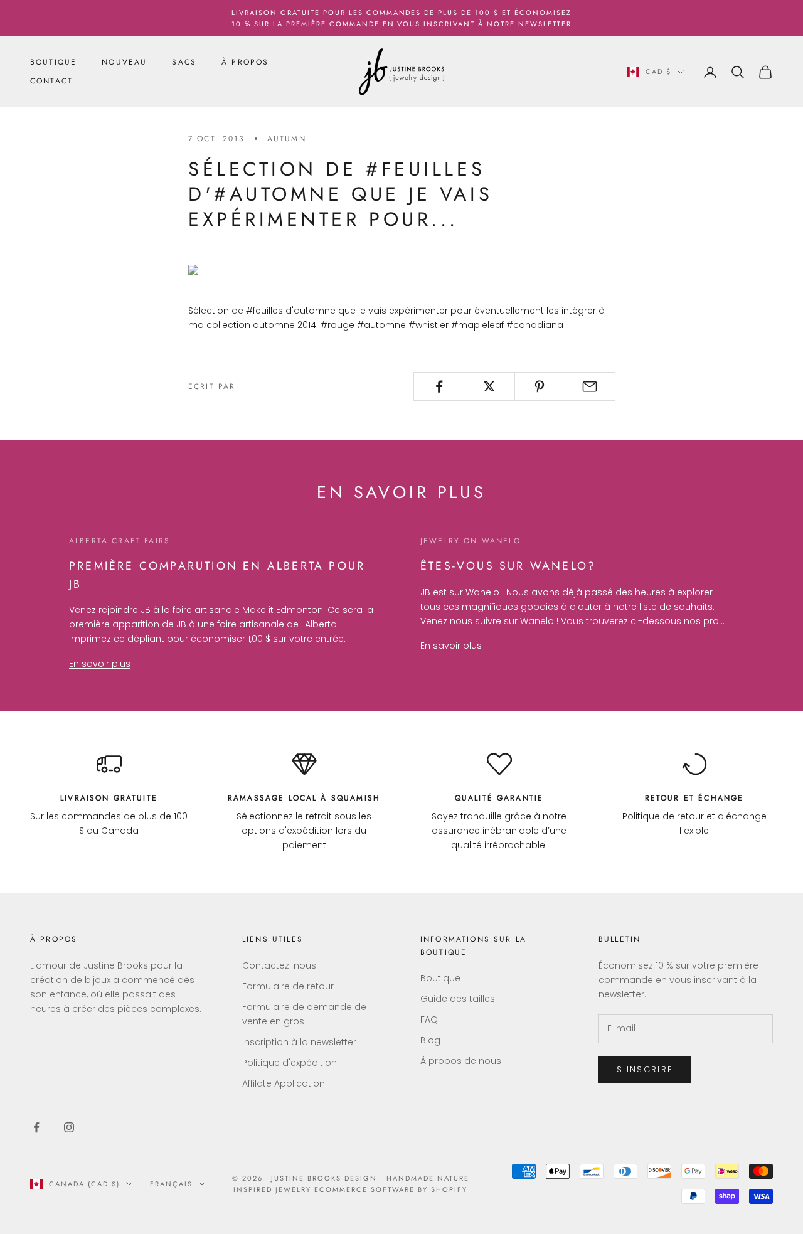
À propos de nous (460, 1061)
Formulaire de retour (288, 986)
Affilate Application (283, 1083)
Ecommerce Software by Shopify (390, 1189)
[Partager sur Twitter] (489, 386)
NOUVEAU (124, 62)
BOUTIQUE (53, 62)
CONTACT (51, 81)
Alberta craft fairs (119, 540)
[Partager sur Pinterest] (540, 386)
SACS (184, 62)
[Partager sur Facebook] (439, 386)
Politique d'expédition (289, 1062)
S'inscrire (645, 1069)
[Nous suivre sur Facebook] (36, 1127)
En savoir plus (99, 663)
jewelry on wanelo (470, 540)
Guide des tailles (457, 998)
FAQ (429, 1019)
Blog (430, 1040)
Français (171, 1184)
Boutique (440, 978)
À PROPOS (245, 62)
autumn (286, 138)
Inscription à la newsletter (299, 1042)
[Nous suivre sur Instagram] (69, 1127)
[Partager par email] (590, 386)
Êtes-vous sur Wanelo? (508, 566)
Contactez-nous (279, 965)
